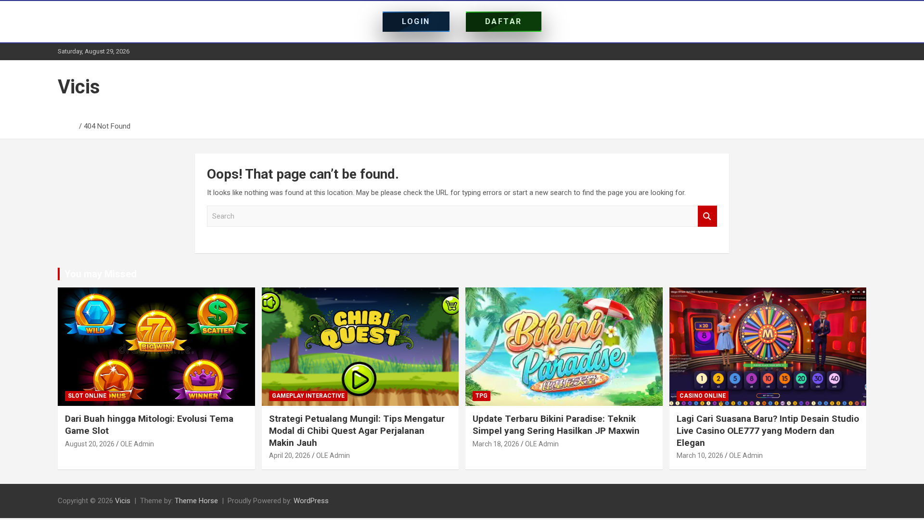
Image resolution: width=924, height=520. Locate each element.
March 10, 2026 (700, 455)
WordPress (311, 500)
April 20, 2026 (289, 455)
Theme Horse (196, 500)
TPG (481, 395)
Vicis (79, 87)
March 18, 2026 (496, 444)
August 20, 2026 (90, 444)
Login (416, 21)
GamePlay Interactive (308, 395)
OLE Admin (137, 444)
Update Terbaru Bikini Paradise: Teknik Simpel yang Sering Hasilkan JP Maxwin (556, 424)
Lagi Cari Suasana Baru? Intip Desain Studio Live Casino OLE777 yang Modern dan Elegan (768, 430)
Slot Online (87, 395)
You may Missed (100, 274)
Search (707, 216)
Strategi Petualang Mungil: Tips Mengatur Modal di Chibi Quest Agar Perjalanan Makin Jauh (357, 430)
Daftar (503, 21)
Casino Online (703, 395)
